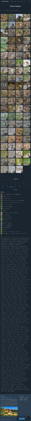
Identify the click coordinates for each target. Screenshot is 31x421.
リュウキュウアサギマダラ (5, 377)
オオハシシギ (17, 271)
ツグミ (22, 332)
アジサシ (10, 256)
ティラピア (11, 336)
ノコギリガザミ (13, 341)
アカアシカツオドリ (11, 251)
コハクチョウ (21, 304)
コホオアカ (26, 304)
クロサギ (14, 296)
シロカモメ (8, 317)
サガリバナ (2, 307)
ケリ (1, 299)
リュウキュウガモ (3, 379)
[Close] (29, 416)
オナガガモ (7, 279)
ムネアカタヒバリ (26, 367)
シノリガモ (16, 311)
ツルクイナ (2, 336)
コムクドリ (14, 306)
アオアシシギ (3, 249)
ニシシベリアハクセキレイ (11, 339)
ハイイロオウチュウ (13, 342)
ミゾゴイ (21, 364)
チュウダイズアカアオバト (15, 331)
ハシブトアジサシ (3, 346)
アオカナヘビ (8, 249)
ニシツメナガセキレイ (19, 339)
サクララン (2, 309)
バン (8, 351)
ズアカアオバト (6, 321)
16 (2, 185)
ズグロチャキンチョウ (18, 321)
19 (15, 185)
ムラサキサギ (3, 369)
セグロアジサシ (17, 322)
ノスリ (24, 341)
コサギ (24, 301)
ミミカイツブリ (8, 366)
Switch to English (21, 418)
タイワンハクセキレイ (16, 326)
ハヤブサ (12, 349)
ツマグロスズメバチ (9, 334)
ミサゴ (12, 364)
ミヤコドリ (12, 366)
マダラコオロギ (22, 361)
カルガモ (11, 284)
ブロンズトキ (8, 356)
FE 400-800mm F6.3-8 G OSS (23, 246)
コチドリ (25, 302)
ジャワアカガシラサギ (17, 319)
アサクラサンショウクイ (4, 256)
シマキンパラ (3, 316)
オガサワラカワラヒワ (4, 276)
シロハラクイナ (26, 317)
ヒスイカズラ (20, 351)
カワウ (19, 284)
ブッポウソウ (3, 356)
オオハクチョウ (12, 271)
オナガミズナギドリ (13, 279)
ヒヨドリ (17, 354)
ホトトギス (21, 359)
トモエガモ (27, 336)
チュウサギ (21, 329)
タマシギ (22, 327)
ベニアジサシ (21, 356)
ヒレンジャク (21, 354)
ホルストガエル (26, 359)
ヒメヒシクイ (12, 354)
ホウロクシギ (3, 357)
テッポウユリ (16, 336)
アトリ (14, 256)
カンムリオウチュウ (4, 286)
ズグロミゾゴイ (25, 321)
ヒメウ (22, 352)
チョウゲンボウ (27, 331)
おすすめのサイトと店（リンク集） (5, 419)
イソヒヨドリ (20, 261)
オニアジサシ (19, 279)
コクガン (15, 301)
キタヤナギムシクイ (19, 289)
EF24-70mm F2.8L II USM (12, 241)
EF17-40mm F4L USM (4, 241)
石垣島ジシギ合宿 (26, 389)
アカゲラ (2, 254)
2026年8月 (15, 178)
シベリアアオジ (21, 311)
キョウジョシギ (3, 292)
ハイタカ (2, 344)
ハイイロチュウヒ (25, 342)
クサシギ (14, 294)
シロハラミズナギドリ (4, 319)
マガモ (8, 361)
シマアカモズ (15, 314)
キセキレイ (6, 289)
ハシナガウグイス (16, 344)
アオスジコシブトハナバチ (26, 249)
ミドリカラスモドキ (27, 364)
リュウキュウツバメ (12, 382)
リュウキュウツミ (19, 382)
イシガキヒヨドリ (11, 261)
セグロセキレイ (27, 322)
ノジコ (21, 341)
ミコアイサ (8, 364)
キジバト (2, 289)
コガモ (12, 301)
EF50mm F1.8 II (26, 241)
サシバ (10, 309)
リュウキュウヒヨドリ (21, 384)
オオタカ (26, 269)
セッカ (8, 324)
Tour (18, 1)
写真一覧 (8, 10)
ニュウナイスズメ (26, 339)
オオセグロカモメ (15, 269)
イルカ (25, 261)
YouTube (22, 399)
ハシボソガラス (15, 346)
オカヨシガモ (21, 274)
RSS (26, 399)
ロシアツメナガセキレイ (19, 387)
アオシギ (16, 249)
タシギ (15, 327)
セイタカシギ (11, 322)
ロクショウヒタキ (12, 387)
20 (19, 185)
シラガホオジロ (20, 316)
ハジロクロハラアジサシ (11, 347)
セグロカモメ (22, 322)
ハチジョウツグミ (3, 349)
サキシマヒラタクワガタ (22, 307)
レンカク (7, 387)
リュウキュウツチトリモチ (5, 382)
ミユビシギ (8, 367)
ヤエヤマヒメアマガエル (4, 372)
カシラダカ (16, 281)
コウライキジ (3, 301)
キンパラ (21, 292)
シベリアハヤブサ (3, 314)
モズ (28, 369)
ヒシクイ (16, 351)
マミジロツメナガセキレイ (20, 362)
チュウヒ (22, 331)
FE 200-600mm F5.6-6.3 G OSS (5, 246)
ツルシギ (7, 336)
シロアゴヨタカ (3, 317)
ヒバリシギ (6, 352)
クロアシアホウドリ (4, 296)
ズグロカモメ (12, 321)
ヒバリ (2, 352)
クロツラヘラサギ (3, 297)
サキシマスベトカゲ (14, 307)
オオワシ (16, 274)
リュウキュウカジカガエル (23, 377)
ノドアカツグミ (3, 342)
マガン (12, 361)
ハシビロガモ (22, 344)
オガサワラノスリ (17, 276)
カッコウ (26, 281)
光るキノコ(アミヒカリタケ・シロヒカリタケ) (7, 389)
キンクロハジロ (13, 292)
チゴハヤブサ (16, 329)
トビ (23, 336)
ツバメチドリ (3, 334)
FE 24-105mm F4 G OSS (14, 246)
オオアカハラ (24, 266)
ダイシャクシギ (7, 329)
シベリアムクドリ (9, 314)
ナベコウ (11, 337)
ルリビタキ (2, 387)
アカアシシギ (17, 251)
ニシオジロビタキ (3, 339)
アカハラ (12, 254)
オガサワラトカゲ (11, 276)
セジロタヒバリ (3, 324)
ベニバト (25, 356)
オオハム (22, 271)
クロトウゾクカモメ (14, 297)
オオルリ (12, 274)
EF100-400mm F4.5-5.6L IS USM (5, 239)
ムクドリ (12, 367)
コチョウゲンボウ (3, 304)
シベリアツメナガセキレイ (18, 312)
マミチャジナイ (3, 364)
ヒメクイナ (2, 354)
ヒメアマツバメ (18, 352)
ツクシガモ (18, 332)
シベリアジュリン (11, 312)
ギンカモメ (25, 292)
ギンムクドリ (3, 294)
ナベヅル (15, 337)
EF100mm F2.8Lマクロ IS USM (16, 239)
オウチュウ (19, 266)
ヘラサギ (12, 356)
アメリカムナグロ (9, 259)
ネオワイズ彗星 (3, 341)
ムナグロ (21, 367)
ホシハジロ (28, 357)
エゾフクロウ (3, 266)
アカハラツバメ (22, 254)
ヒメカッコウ (26, 352)
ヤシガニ (10, 372)
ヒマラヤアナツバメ (11, 352)
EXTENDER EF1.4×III (11, 244)
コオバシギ (7, 301)
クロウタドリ (10, 296)
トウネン (20, 336)
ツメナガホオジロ (24, 334)
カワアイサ (15, 284)
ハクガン (6, 344)
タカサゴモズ (3, 327)
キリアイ (8, 292)
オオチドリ (2, 271)
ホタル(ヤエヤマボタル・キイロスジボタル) (12, 359)
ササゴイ (7, 309)
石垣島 (22, 389)
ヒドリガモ (25, 351)
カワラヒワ (27, 284)
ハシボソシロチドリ (21, 346)
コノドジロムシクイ (10, 304)
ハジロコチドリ (18, 347)
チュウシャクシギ (26, 329)
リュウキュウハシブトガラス (5, 384)
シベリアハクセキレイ (27, 312)
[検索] (29, 1)
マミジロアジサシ (6, 362)
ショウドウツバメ (13, 316)
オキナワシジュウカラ (24, 276)
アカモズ (26, 254)
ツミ (13, 334)
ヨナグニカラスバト (23, 374)
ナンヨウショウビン (20, 337)
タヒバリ (18, 327)
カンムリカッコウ (17, 286)
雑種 (15, 389)
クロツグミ (24, 296)
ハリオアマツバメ (17, 349)
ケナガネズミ (26, 297)
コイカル (20, 299)
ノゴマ (18, 341)
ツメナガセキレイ (18, 334)
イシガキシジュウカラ (4, 261)
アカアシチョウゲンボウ (24, 251)
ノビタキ (8, 342)
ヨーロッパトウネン (8, 374)
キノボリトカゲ (3, 291)
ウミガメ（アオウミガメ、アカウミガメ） (11, 264)
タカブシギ (7, 327)
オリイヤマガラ (3, 281)
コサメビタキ (3, 302)
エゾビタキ (23, 264)
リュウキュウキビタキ (18, 379)
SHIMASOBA (4, 1)
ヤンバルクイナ (24, 372)
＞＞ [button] (17, 178)
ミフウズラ (2, 366)
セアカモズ (2, 322)
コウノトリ (24, 299)
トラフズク (7, 337)
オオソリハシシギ (21, 269)
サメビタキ (19, 309)
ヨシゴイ (17, 374)
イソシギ (16, 261)
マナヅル (26, 361)
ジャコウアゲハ (11, 319)
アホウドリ (21, 256)
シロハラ (21, 317)
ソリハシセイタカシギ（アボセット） (6, 326)
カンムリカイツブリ (11, 286)
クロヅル (9, 297)
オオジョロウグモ (8, 269)
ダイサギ (2, 329)
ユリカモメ (2, 374)
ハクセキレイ (11, 344)
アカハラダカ (16, 254)
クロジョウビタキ (19, 296)
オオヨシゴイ (8, 274)
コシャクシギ (20, 302)
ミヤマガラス (23, 366)
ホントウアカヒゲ (3, 361)
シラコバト (24, 316)
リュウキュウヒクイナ (14, 384)
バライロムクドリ (3, 351)
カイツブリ (8, 281)
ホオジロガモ (16, 357)
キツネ (25, 289)
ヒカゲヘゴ (11, 351)
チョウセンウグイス (4, 332)
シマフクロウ (8, 316)
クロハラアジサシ (20, 297)
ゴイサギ (23, 306)
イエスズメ (18, 259)
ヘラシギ (16, 356)
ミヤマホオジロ (3, 367)
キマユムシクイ (27, 291)
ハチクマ (22, 347)
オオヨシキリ (3, 274)
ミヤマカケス (17, 366)
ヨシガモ (14, 374)
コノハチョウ (16, 304)
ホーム (2, 10)
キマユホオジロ (21, 291)
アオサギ (12, 249)
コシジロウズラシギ (14, 302)
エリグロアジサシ (8, 266)
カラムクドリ (3, 284)
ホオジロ (11, 357)
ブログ (5, 10)
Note (15, 1)
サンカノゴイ (3, 311)
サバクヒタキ (14, 309)
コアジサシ (11, 299)
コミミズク (9, 306)
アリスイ (14, 259)
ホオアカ (7, 357)
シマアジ (20, 314)
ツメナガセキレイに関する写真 (14, 10)
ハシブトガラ (9, 346)
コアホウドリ (16, 299)
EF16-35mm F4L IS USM (24, 239)
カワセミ (23, 284)
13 (19, 184)
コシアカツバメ (8, 302)
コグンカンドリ (20, 301)
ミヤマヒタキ (28, 366)
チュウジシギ (3, 331)
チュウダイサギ (8, 331)
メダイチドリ (19, 369)
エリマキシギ (14, 266)
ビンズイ (26, 354)
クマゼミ (24, 294)
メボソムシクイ (24, 369)
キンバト (17, 292)
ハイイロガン (19, 342)
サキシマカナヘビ (8, 307)
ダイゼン (12, 329)
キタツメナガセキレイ (13, 289)
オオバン (26, 271)
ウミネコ (20, 264)
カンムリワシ (23, 286)
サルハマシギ (24, 309)
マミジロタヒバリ (13, 362)
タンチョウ (26, 327)
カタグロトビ (21, 281)
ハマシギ (9, 349)
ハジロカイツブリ (3, 347)
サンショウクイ (8, 311)
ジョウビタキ (23, 319)
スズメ (2, 321)
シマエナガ (24, 314)
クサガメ (11, 294)
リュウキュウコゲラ (25, 379)
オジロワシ (2, 279)
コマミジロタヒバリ (4, 306)
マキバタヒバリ (16, 361)
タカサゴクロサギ (22, 326)
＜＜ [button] (13, 178)
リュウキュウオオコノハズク (14, 377)
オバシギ (28, 279)
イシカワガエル (23, 259)
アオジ (20, 249)
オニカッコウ (24, 279)
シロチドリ (17, 317)
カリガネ (7, 284)
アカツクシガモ (7, 254)
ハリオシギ (23, 349)
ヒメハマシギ (7, 354)
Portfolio (12, 1)
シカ (12, 311)
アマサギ (26, 256)
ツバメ (25, 332)
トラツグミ (2, 337)
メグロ (7, 369)
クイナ (7, 294)
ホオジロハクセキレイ (22, 357)
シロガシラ (12, 317)
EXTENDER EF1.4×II (4, 244)
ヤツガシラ (14, 372)
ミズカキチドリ (17, 364)
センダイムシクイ (12, 324)
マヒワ (2, 362)
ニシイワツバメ (27, 337)
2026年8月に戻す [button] (15, 189)
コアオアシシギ (6, 299)
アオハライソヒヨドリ (4, 251)
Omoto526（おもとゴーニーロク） (7, 397)
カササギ (12, 281)
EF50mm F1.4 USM (19, 241)
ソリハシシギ (18, 324)
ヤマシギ (19, 372)
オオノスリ (7, 271)
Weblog (8, 1)
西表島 (19, 389)
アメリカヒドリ (3, 259)
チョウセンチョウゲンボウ (11, 332)
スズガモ (28, 319)
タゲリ (12, 327)
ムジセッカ (16, 367)
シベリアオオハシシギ (4, 312)
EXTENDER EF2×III (18, 244)
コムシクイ (18, 306)
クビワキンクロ (19, 294)
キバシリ (8, 291)
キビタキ (16, 291)
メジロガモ (14, 369)
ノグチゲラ (8, 341)
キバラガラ (12, 291)
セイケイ (7, 322)
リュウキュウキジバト (11, 379)
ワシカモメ (25, 387)
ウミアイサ (2, 264)
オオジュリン (3, 269)
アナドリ (17, 256)
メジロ (10, 369)
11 (11, 184)
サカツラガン (27, 306)
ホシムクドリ (3, 359)
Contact (21, 1)
